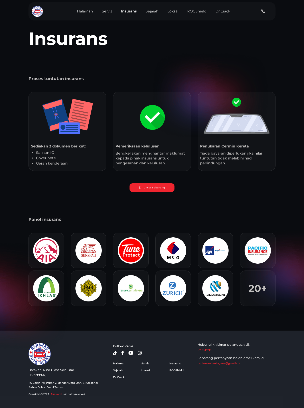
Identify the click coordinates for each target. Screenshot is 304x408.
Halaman (85, 11)
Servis (107, 11)
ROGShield (197, 11)
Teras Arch (57, 394)
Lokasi (172, 11)
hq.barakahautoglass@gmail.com (220, 363)
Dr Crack (222, 11)
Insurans (129, 11)
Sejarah (152, 11)
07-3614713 (204, 349)
